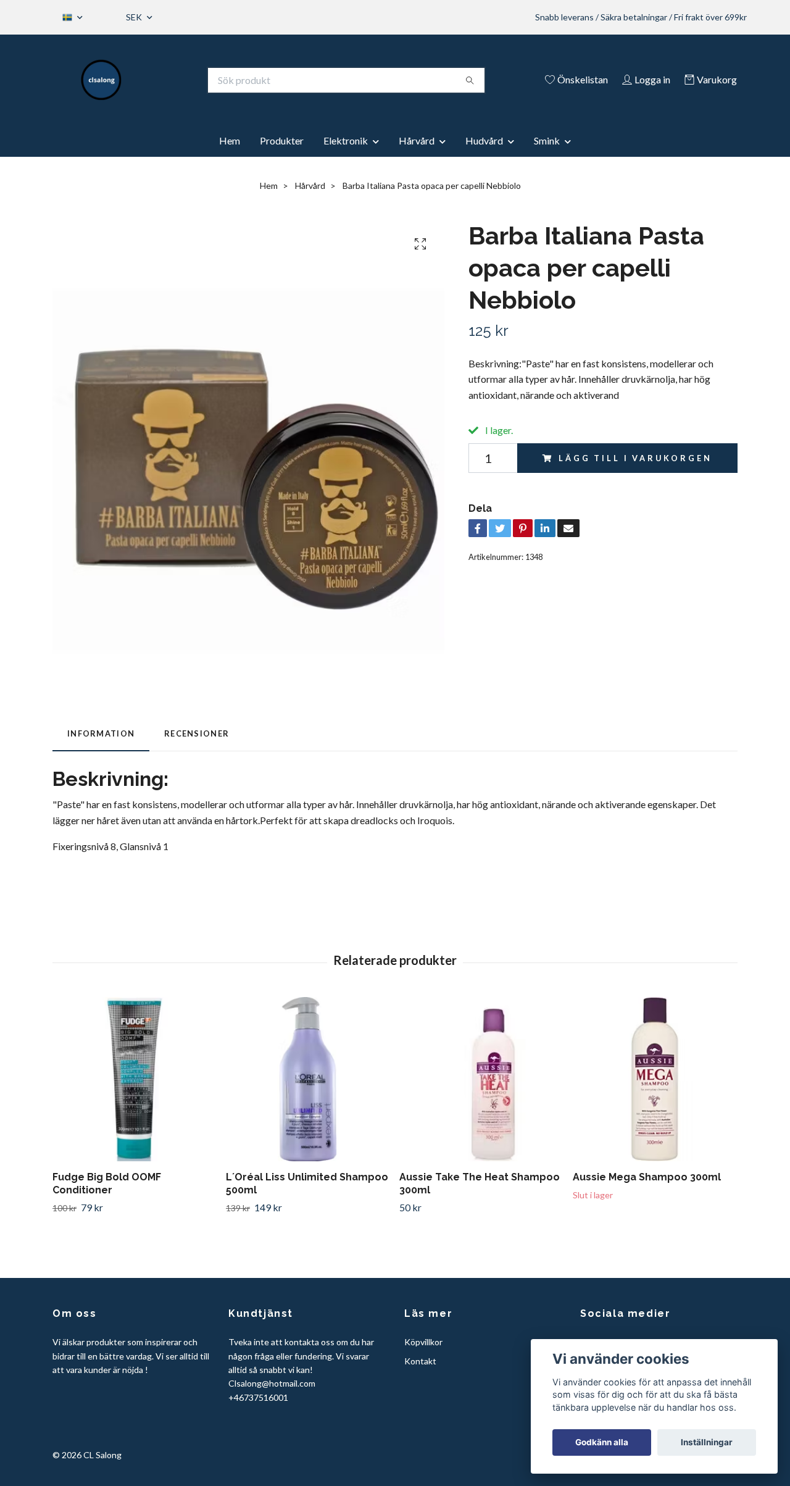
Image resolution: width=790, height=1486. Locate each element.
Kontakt (420, 1361)
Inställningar (707, 1442)
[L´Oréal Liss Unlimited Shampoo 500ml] (308, 1079)
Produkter (282, 140)
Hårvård (416, 140)
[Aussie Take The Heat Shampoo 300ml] (481, 1079)
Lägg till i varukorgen (635, 458)
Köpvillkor (423, 1342)
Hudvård (484, 140)
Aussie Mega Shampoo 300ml (647, 1177)
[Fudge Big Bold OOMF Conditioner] (134, 1079)
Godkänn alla (601, 1442)
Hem (229, 140)
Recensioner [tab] (196, 733)
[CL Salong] (101, 80)
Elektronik (345, 140)
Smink (547, 140)
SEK (135, 17)
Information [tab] (101, 733)
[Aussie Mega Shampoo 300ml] (655, 1079)
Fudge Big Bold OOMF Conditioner (106, 1183)
